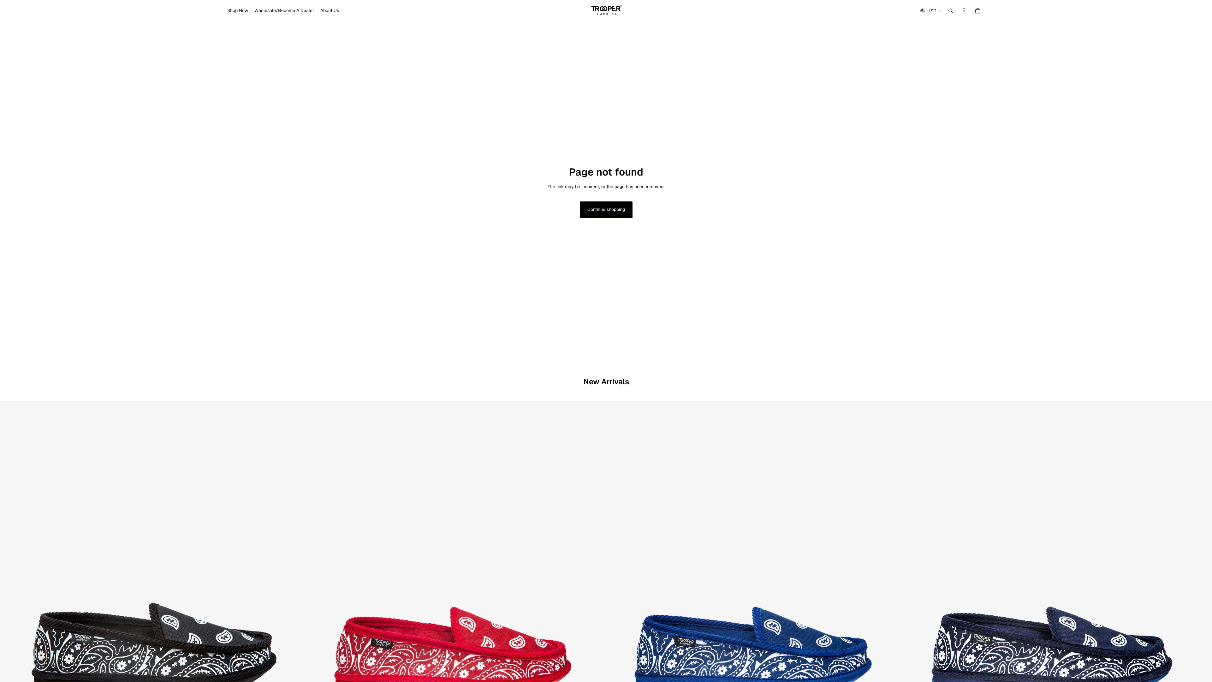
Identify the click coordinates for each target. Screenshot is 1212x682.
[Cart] (978, 11)
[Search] (951, 11)
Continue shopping (606, 209)
